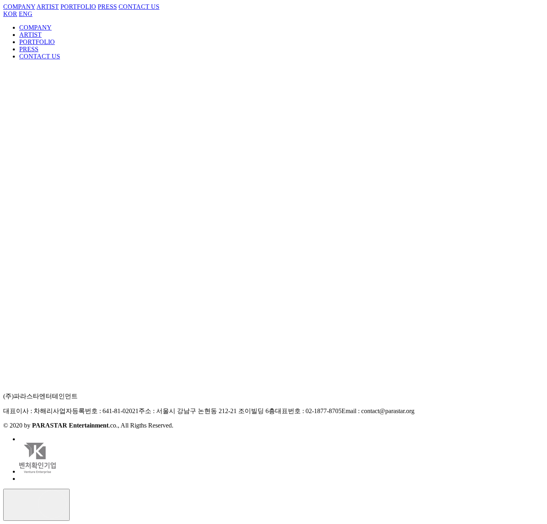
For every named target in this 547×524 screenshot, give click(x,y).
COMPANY (19, 6)
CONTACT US (139, 6)
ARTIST (47, 6)
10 (62, 422)
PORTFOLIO (78, 6)
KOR (10, 13)
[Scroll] (36, 505)
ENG (25, 13)
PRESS (107, 6)
